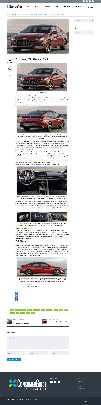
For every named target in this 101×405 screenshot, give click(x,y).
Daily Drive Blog (67, 7)
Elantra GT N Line (42, 160)
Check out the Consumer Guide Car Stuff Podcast (27, 287)
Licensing (92, 401)
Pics (66, 310)
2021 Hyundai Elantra (20, 310)
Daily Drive (80, 381)
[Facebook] (42, 293)
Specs (28, 313)
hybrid (61, 310)
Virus (33, 313)
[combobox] (84, 32)
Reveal (22, 313)
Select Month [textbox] (78, 32)
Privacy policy (85, 401)
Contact (90, 7)
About (78, 401)
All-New (29, 310)
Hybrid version (48, 98)
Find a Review (36, 7)
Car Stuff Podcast (78, 7)
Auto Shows (56, 7)
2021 (12, 310)
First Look (49, 310)
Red (18, 313)
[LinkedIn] (42, 300)
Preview (12, 313)
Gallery (55, 310)
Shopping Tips (47, 7)
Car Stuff (80, 383)
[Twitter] (42, 295)
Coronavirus (36, 310)
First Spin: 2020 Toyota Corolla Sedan (24, 149)
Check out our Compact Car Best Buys (24, 284)
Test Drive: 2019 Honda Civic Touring (24, 228)
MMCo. (36, 399)
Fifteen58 (31, 399)
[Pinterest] (42, 298)
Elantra (43, 310)
